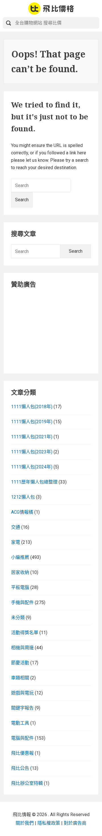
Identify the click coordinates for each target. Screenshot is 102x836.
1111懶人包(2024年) (31, 467)
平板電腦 (20, 587)
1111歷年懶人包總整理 (34, 482)
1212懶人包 (23, 497)
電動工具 (20, 723)
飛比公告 (20, 768)
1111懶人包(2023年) (31, 452)
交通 (15, 527)
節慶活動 (20, 662)
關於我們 (25, 823)
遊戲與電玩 (22, 693)
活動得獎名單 (24, 632)
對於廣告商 (75, 823)
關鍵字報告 (22, 708)
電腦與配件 (22, 738)
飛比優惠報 (22, 753)
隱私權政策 (48, 823)
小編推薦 (20, 557)
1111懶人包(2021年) (31, 436)
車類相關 (20, 678)
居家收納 (20, 572)
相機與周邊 (22, 647)
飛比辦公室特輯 (27, 783)
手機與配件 (22, 602)
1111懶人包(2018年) (31, 406)
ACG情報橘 (22, 512)
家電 (15, 542)
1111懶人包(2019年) (31, 421)
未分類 (18, 617)
